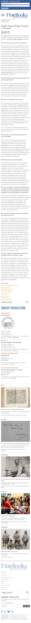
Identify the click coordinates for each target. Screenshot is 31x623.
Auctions (3, 419)
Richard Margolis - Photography (11, 342)
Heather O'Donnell (7, 291)
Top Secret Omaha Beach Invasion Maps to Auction (14, 415)
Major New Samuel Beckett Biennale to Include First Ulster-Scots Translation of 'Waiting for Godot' (14, 518)
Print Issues (4, 575)
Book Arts (4, 492)
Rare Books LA (5, 315)
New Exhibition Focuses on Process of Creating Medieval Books (15, 486)
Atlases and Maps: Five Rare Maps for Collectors (12, 409)
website (11, 85)
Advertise (3, 589)
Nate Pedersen (4, 22)
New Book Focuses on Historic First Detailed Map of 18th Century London (15, 412)
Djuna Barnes (5, 287)
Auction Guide (5, 579)
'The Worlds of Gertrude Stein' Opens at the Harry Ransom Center (15, 480)
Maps (2, 385)
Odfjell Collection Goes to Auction (9, 551)
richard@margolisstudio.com (8, 347)
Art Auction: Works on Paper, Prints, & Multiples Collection (13, 450)
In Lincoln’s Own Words (7, 557)
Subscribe (3, 571)
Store (2, 583)
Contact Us (4, 587)
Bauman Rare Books (7, 72)
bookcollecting (6, 299)
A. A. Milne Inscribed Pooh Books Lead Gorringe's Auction (15, 443)
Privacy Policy (16, 619)
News (2, 581)
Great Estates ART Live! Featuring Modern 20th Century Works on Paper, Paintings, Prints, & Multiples (15, 446)
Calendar (3, 573)
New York (4, 294)
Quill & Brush (5, 355)
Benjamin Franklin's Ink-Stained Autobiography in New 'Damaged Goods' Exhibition (15, 483)
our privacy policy (4, 615)
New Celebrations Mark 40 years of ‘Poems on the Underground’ (13, 522)
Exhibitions (4, 455)
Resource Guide (5, 585)
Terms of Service (24, 619)
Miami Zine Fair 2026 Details (8, 516)
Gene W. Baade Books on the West (11, 370)
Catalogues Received (6, 577)
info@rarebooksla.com (6, 334)
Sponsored (4, 527)
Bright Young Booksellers (8, 19)
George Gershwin (6, 289)
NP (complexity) (6, 292)
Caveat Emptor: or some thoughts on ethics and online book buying (15, 554)
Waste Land (5, 298)
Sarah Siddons (6, 296)
